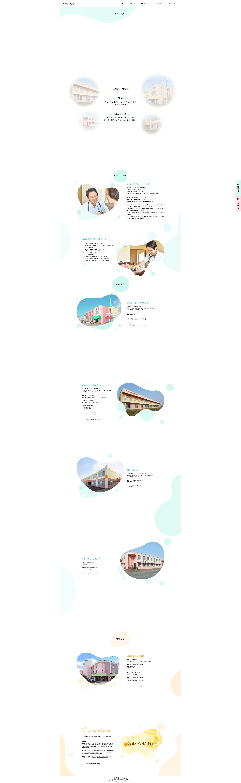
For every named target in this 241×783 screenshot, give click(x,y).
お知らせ (132, 3)
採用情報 (158, 3)
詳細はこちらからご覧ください (139, 325)
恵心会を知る (146, 3)
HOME (121, 3)
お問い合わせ (171, 3)
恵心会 (70, 3)
